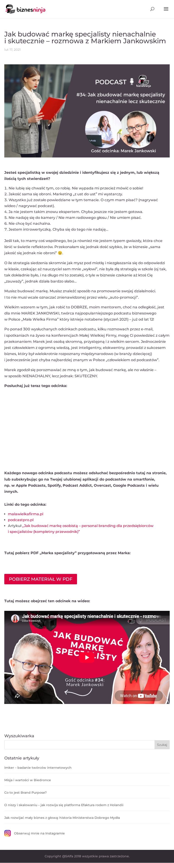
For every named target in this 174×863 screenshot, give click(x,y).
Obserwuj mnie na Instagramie (39, 833)
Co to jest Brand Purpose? (25, 792)
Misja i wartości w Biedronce (27, 780)
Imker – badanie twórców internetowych (38, 768)
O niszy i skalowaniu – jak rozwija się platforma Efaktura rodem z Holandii (63, 805)
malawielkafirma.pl (25, 514)
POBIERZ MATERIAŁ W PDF (40, 579)
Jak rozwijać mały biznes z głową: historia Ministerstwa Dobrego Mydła (62, 818)
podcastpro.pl (21, 520)
